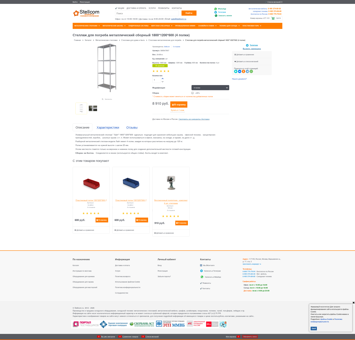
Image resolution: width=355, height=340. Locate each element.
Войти (75, 2)
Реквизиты (163, 8)
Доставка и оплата (136, 8)
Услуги (152, 8)
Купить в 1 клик (177, 110)
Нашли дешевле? (239, 78)
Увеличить (108, 99)
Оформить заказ (250, 336)
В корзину (180, 104)
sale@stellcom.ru (178, 18)
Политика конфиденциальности (326, 320)
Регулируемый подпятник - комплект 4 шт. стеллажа (170, 201)
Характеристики (108, 127)
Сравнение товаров (130, 336)
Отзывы (132, 127)
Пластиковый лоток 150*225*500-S (131, 200)
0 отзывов (176, 46)
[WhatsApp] (251, 71)
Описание (82, 127)
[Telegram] (247, 71)
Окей (314, 328)
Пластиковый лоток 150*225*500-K (91, 200)
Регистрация (85, 2)
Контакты (177, 8)
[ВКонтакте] (239, 71)
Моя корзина (231, 336)
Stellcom (167, 46)
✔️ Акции (119, 8)
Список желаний (152, 336)
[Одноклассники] (243, 71)
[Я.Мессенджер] (235, 71)
